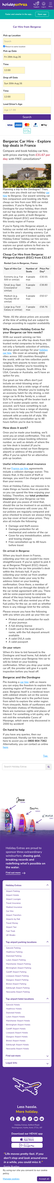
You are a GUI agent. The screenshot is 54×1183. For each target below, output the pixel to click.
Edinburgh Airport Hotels (17, 1044)
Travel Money (12, 923)
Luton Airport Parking (16, 960)
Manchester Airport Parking (18, 964)
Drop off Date (10, 77)
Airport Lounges (13, 899)
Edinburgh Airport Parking (18, 988)
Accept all (44, 1178)
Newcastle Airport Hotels (17, 1048)
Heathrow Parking (14, 952)
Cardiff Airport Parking (16, 972)
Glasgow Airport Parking (17, 980)
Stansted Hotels (13, 1012)
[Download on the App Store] (27, 1139)
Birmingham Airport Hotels (18, 1024)
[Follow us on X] (18, 1119)
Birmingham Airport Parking (18, 968)
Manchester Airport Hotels (18, 1020)
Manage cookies (11, 1178)
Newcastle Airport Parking (18, 992)
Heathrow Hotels (14, 1008)
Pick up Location (12, 35)
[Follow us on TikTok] (30, 1119)
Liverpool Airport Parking (17, 976)
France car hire (20, 468)
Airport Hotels (12, 895)
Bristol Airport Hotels (15, 1040)
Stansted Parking (13, 956)
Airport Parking (13, 891)
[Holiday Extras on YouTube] (36, 1119)
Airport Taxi (11, 927)
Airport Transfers (13, 915)
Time (6, 64)
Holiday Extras (14, 3)
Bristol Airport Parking (16, 984)
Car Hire (9, 911)
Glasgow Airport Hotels (17, 1036)
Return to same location (15, 46)
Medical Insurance (14, 907)
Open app (42, 14)
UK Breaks (10, 935)
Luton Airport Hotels (15, 1016)
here (5, 747)
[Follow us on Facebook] (12, 1119)
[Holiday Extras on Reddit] (42, 1119)
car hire (24, 682)
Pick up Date (10, 51)
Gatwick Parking (13, 948)
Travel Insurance (13, 903)
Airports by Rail (13, 919)
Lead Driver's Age (12, 104)
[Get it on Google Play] (27, 1145)
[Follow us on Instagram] (24, 1119)
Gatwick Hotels (13, 1004)
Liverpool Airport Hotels (17, 1032)
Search (27, 117)
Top (45, 756)
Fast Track (10, 931)
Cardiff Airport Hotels (16, 1028)
